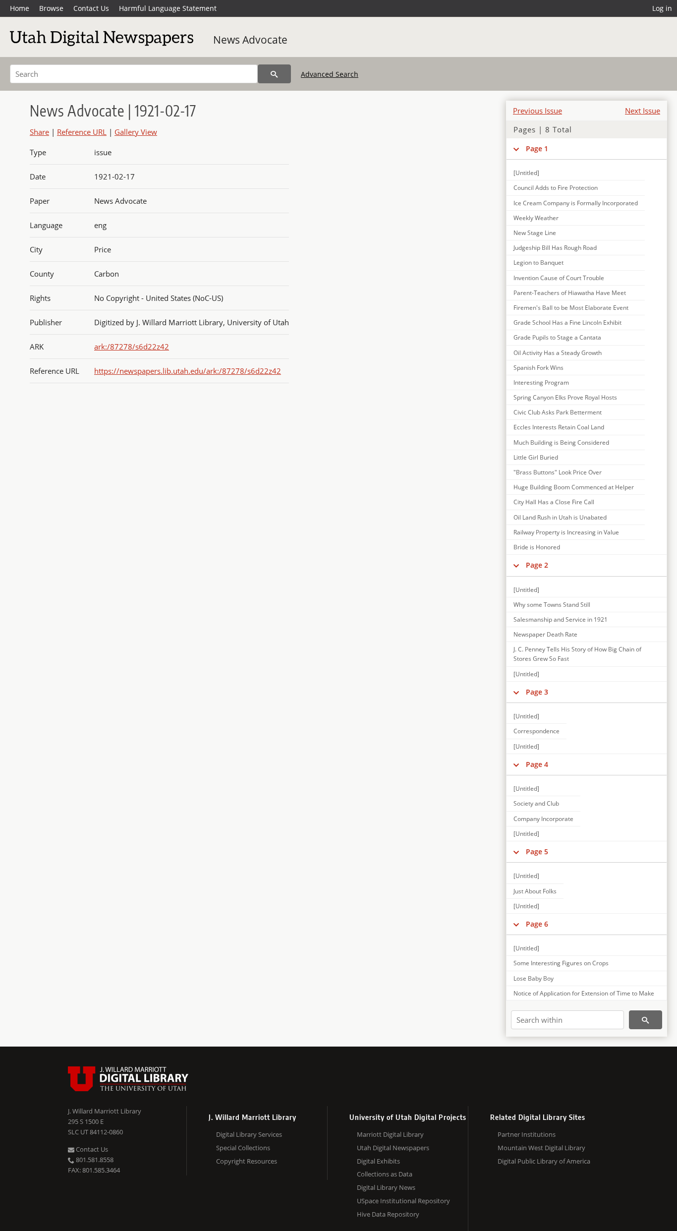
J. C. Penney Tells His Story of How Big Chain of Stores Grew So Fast (577, 654)
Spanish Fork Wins (538, 367)
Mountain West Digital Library (541, 1147)
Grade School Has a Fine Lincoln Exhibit (567, 322)
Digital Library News (386, 1187)
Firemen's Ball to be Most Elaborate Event (570, 307)
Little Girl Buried (535, 457)
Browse (51, 8)
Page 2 (537, 565)
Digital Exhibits (378, 1161)
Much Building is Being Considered (561, 442)
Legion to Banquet (538, 262)
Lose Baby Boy (533, 978)
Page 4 (537, 764)
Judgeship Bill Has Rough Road (555, 247)
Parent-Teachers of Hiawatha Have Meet (569, 293)
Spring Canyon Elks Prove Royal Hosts (565, 397)
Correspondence (536, 731)
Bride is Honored (536, 547)
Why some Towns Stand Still (551, 604)
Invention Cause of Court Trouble (558, 278)
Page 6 (537, 924)
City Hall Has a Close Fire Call (553, 502)
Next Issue (642, 111)
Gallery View (135, 132)
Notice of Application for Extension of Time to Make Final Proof (583, 998)
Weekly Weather (536, 218)
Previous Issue (537, 111)
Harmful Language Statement (168, 8)
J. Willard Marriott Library (104, 1111)
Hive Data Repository (388, 1214)
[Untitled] (526, 173)
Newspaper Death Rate (545, 634)
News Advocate (250, 40)
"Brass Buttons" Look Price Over (557, 472)
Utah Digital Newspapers (393, 1147)
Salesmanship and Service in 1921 (560, 619)
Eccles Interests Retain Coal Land (558, 427)
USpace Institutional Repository (403, 1200)
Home (19, 8)
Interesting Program (541, 382)
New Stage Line (534, 233)
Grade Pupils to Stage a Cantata (557, 337)
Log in (662, 8)
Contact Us (91, 8)
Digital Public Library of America (544, 1161)
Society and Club (536, 803)
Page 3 (537, 692)
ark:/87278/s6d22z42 (131, 347)
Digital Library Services (249, 1134)
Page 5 (537, 851)
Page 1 (537, 148)
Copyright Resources (246, 1161)
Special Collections (243, 1147)
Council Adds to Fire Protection (555, 187)
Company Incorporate (543, 819)
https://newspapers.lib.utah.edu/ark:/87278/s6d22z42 (187, 371)
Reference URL (82, 132)
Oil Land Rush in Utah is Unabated (560, 517)
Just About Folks (535, 891)
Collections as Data (384, 1174)
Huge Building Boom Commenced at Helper (573, 487)
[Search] (274, 73)
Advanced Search (329, 74)
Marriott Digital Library (390, 1134)
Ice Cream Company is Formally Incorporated (575, 203)
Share (39, 132)
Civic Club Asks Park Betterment (557, 412)
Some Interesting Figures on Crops (561, 963)
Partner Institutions (527, 1134)
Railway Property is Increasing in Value (566, 532)
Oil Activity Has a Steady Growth (557, 353)
